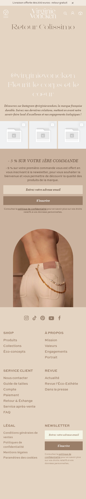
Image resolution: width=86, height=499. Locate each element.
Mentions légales (15, 452)
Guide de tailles (15, 383)
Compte (9, 389)
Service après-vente (19, 406)
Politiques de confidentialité (13, 444)
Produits (10, 340)
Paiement (11, 395)
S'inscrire (43, 200)
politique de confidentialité (32, 208)
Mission (51, 340)
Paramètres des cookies (20, 457)
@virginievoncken (45, 106)
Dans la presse (56, 389)
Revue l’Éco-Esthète (61, 383)
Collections (12, 345)
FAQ (7, 412)
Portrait (51, 357)
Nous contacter (15, 378)
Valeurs (51, 345)
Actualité (52, 378)
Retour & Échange (18, 400)
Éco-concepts (14, 351)
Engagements (56, 351)
